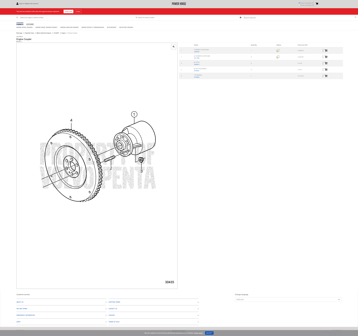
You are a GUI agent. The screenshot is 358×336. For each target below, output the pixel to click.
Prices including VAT (307, 3)
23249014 (196, 64)
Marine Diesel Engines (24, 27)
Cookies (112, 315)
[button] (26, 27)
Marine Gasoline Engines (69, 27)
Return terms (22, 309)
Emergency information (26, 315)
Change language (241, 294)
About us (20, 302)
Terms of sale (114, 322)
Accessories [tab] (30, 24)
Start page (19, 33)
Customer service (23, 294)
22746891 (196, 71)
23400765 (196, 52)
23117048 (196, 58)
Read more (68, 11)
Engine (64, 33)
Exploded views (29, 33)
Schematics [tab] (19, 24)
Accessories (111, 27)
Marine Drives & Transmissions (92, 27)
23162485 (196, 77)
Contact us (113, 309)
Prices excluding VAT (307, 5)
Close (78, 11)
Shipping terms (114, 302)
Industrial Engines (126, 27)
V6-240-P (56, 33)
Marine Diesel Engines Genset (46, 27)
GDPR (18, 322)
